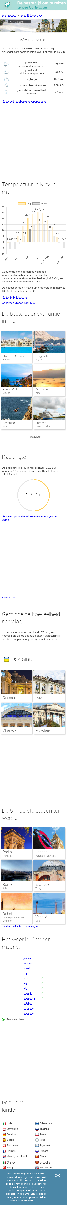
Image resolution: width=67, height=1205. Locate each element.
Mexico (11, 1162)
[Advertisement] (33, 138)
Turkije (38, 888)
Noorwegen (46, 1167)
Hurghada (41, 356)
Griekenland (46, 1123)
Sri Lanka (45, 1162)
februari (28, 963)
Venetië (41, 917)
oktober (28, 1003)
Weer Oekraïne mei (31, 15)
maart (27, 968)
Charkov (9, 730)
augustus (29, 993)
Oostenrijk (12, 1129)
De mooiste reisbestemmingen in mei (24, 100)
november (29, 1008)
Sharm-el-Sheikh (13, 356)
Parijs (7, 852)
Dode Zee (41, 389)
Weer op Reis (9, 15)
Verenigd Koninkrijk (45, 855)
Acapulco (9, 423)
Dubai (7, 914)
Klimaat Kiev (9, 597)
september (29, 998)
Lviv (38, 697)
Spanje (10, 1139)
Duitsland (12, 1134)
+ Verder (33, 437)
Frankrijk (7, 855)
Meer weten (25, 1200)
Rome (7, 884)
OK (57, 1175)
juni (25, 983)
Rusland (44, 1151)
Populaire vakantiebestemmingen (20, 926)
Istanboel (42, 884)
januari (27, 958)
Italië (5, 888)
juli (25, 988)
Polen (43, 1134)
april (26, 973)
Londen (41, 852)
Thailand (44, 1129)
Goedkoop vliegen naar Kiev (18, 302)
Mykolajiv (43, 730)
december (29, 1013)
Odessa (9, 697)
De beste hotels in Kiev (15, 296)
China (43, 1156)
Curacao (40, 423)
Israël (43, 1139)
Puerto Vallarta (12, 389)
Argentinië (45, 1145)
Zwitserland (13, 1145)
